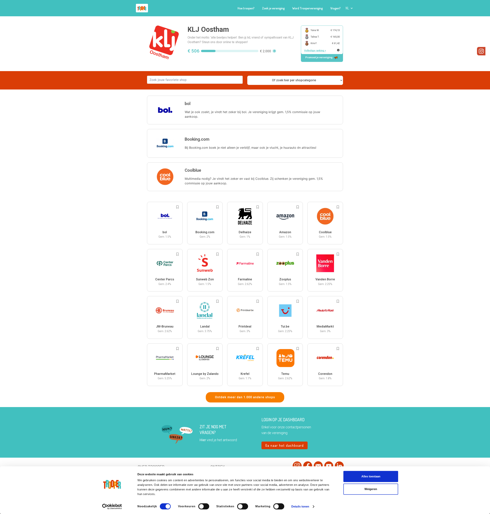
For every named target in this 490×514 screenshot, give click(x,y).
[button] (349, 8)
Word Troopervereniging (307, 8)
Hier (203, 440)
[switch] (203, 506)
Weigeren (370, 489)
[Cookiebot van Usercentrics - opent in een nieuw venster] (112, 506)
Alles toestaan (370, 476)
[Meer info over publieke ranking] (338, 50)
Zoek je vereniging (273, 8)
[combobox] (195, 80)
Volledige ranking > (315, 50)
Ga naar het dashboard (284, 445)
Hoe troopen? (246, 8)
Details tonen (300, 506)
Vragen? (335, 8)
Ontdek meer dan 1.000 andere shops (245, 397)
